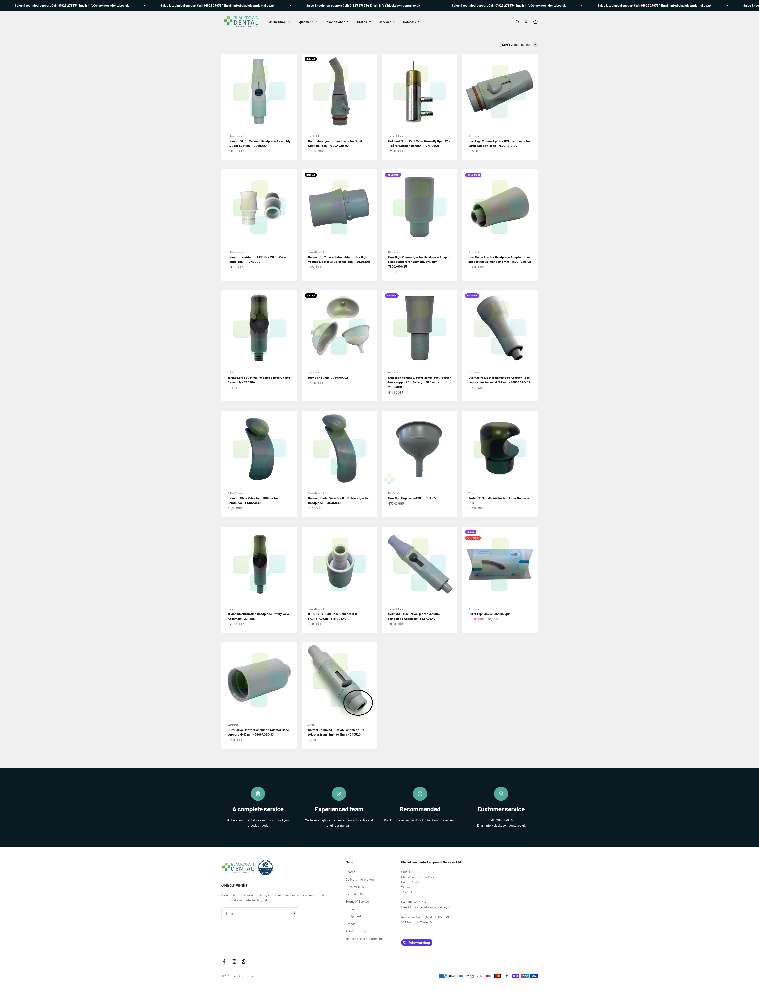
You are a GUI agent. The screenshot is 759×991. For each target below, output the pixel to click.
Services (385, 22)
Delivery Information (360, 879)
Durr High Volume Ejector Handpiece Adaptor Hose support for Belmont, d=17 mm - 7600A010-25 (419, 261)
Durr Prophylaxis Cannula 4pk (489, 614)
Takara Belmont (236, 135)
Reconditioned (335, 22)
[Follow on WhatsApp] (244, 961)
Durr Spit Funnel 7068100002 (328, 377)
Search (350, 872)
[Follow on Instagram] (234, 961)
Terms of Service (357, 901)
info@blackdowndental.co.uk (505, 825)
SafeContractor (356, 931)
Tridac (231, 372)
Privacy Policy (355, 886)
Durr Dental (313, 135)
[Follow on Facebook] (224, 961)
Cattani (311, 724)
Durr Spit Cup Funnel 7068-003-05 (412, 498)
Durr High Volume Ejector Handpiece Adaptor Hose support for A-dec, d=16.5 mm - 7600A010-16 (419, 382)
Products (352, 909)
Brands (362, 22)
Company (409, 22)
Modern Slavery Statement (364, 938)
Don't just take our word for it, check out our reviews (420, 820)
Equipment (305, 22)
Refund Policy (355, 894)
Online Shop (277, 22)
